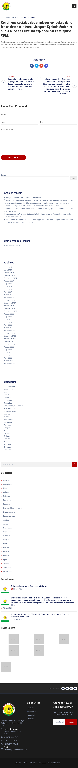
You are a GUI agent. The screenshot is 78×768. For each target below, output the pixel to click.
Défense (7, 398)
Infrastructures (10, 411)
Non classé (8, 420)
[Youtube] (75, 688)
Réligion (7, 428)
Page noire (8, 422)
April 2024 (8, 292)
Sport (6, 442)
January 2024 (9, 300)
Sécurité (7, 433)
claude (32, 18)
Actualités (31, 715)
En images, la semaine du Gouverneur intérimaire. (23, 198)
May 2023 (8, 322)
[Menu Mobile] (74, 6)
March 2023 (8, 328)
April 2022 (8, 358)
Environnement (9, 409)
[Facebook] (32, 66)
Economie (8, 400)
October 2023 (9, 308)
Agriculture (8, 389)
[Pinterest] (41, 66)
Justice (7, 414)
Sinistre (7, 436)
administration (9, 387)
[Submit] (74, 464)
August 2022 (9, 347)
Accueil (31, 708)
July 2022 (8, 350)
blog (5, 392)
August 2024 (9, 281)
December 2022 (10, 336)
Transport (7, 447)
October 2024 (9, 275)
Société (7, 439)
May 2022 (8, 355)
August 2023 (9, 314)
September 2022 (10, 344)
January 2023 (9, 333)
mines (24, 18)
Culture (7, 395)
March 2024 (8, 295)
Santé (6, 431)
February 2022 (9, 363)
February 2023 (9, 330)
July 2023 (8, 317)
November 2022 (10, 339)
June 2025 (8, 270)
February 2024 (9, 297)
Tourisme (7, 444)
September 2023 (10, 311)
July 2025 (8, 267)
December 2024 (10, 273)
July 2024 (8, 284)
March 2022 (8, 361)
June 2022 (8, 352)
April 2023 (8, 325)
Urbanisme (8, 450)
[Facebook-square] (63, 688)
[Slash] (39, 77)
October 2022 (9, 341)
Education (8, 403)
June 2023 (8, 319)
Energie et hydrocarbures (13, 406)
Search (3, 175)
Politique (7, 425)
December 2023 (10, 303)
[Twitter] (37, 66)
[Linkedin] (46, 66)
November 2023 (10, 306)
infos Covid (32, 711)
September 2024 (10, 278)
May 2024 (8, 289)
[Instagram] (71, 688)
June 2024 (8, 286)
